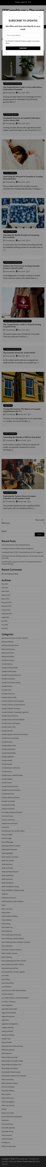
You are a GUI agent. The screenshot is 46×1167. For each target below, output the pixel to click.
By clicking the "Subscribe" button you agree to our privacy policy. (23, 42)
